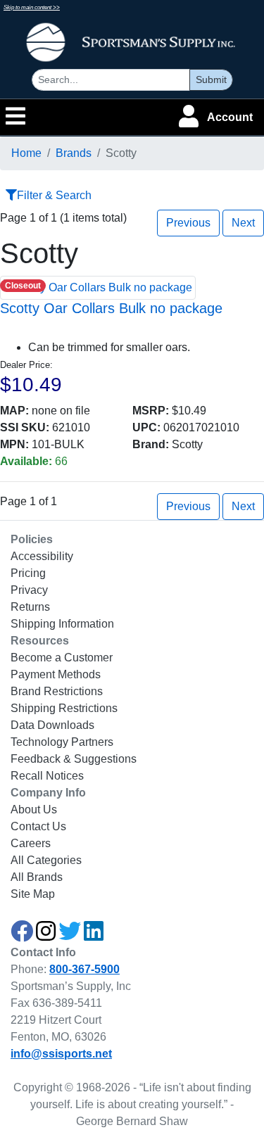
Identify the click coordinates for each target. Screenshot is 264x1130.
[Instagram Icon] (46, 935)
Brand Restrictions (57, 691)
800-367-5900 (84, 969)
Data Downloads (52, 725)
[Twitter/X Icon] (69, 935)
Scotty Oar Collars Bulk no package (111, 308)
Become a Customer (62, 658)
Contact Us (38, 826)
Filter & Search (54, 195)
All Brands (37, 877)
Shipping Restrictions (64, 708)
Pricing (28, 573)
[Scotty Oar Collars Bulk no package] (98, 287)
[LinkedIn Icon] (93, 935)
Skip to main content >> (32, 7)
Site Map (33, 894)
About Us (34, 809)
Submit (211, 79)
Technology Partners (62, 742)
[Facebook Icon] (22, 935)
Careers (31, 843)
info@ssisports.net (61, 1054)
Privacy (29, 590)
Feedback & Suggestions (74, 759)
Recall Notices (47, 776)
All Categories (46, 860)
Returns (30, 607)
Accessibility (42, 556)
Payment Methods (56, 674)
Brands (74, 153)
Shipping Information (62, 624)
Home (26, 153)
